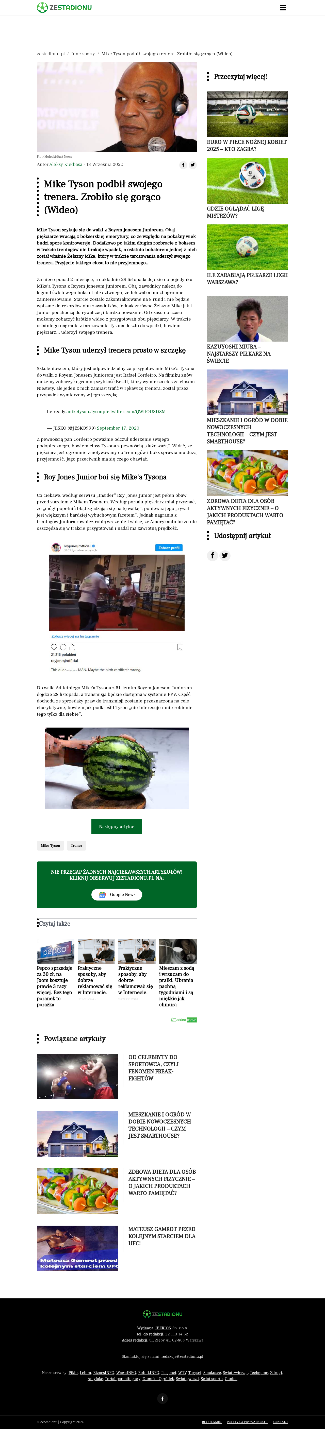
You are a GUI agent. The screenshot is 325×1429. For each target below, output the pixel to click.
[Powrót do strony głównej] (162, 1314)
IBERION (163, 1328)
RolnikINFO (148, 1372)
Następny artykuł (117, 826)
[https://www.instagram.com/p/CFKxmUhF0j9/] (117, 608)
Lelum (85, 1372)
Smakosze (212, 1372)
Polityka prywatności (247, 1422)
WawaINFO (126, 1372)
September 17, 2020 (118, 428)
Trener (76, 845)
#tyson (96, 412)
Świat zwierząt (235, 1372)
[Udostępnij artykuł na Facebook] (183, 165)
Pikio (73, 1372)
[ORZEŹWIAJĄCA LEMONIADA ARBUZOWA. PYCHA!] (117, 768)
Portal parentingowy (122, 1378)
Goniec (231, 1378)
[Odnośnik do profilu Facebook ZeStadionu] (162, 1398)
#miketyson (77, 412)
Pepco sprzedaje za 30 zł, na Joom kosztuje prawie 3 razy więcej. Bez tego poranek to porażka (54, 986)
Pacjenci (168, 1372)
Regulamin (212, 1422)
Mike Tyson (50, 845)
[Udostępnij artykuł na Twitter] (193, 165)
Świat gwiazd (187, 1378)
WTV (182, 1372)
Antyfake (95, 1378)
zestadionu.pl (51, 54)
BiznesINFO (103, 1372)
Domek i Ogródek (158, 1378)
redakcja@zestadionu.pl (182, 1356)
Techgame (259, 1372)
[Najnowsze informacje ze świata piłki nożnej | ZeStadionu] (64, 7)
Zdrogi (276, 1372)
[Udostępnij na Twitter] (225, 555)
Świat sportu (212, 1378)
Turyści (194, 1372)
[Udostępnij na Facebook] (212, 555)
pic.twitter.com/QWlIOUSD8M (134, 412)
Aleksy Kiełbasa (65, 164)
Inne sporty (83, 54)
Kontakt (280, 1422)
